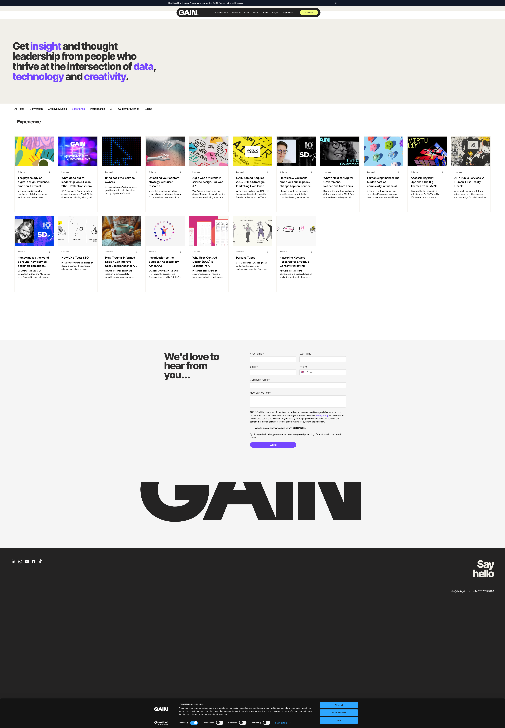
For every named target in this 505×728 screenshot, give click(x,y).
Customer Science (128, 108)
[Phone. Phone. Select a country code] (303, 372)
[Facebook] (33, 561)
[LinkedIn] (13, 561)
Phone (303, 366)
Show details (281, 723)
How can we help (260, 392)
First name (257, 353)
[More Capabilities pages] (227, 12)
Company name (260, 379)
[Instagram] (20, 561)
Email (254, 366)
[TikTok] (40, 561)
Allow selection (339, 713)
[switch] (219, 723)
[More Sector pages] (240, 12)
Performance (97, 108)
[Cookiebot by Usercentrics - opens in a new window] (161, 723)
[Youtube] (27, 561)
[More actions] (50, 171)
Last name (305, 353)
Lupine (148, 108)
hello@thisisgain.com (460, 591)
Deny (339, 720)
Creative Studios (57, 108)
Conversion (36, 108)
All (111, 108)
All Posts (19, 108)
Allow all (339, 705)
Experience (78, 108)
